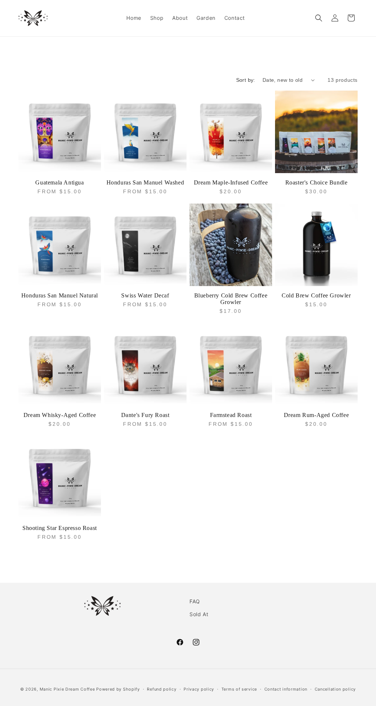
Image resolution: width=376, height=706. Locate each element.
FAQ (194, 601)
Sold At (198, 614)
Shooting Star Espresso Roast (59, 528)
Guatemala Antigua (59, 182)
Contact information (285, 689)
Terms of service (239, 689)
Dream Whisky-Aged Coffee (60, 415)
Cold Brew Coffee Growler (316, 295)
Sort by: (245, 80)
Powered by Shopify (118, 689)
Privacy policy (199, 689)
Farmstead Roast (231, 415)
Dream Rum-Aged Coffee (316, 415)
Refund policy (161, 689)
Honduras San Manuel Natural (59, 295)
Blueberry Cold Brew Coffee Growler (231, 298)
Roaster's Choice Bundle (316, 182)
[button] (319, 18)
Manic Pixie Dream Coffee (67, 689)
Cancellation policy (335, 689)
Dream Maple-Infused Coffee (231, 182)
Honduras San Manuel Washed (145, 182)
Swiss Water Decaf (145, 295)
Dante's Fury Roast (145, 415)
